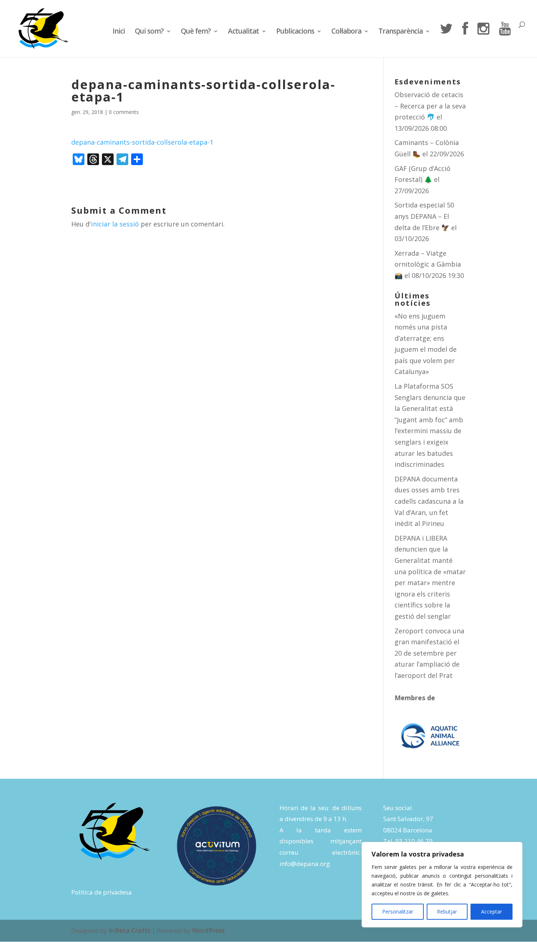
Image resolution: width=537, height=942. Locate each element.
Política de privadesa (101, 892)
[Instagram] (483, 39)
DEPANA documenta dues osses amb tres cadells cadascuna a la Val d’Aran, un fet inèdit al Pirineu (429, 501)
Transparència (400, 32)
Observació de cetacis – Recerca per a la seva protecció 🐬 (430, 105)
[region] (442, 884)
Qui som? (149, 32)
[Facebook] (465, 39)
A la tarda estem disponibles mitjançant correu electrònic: (320, 841)
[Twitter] (446, 39)
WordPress (208, 930)
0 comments (124, 111)
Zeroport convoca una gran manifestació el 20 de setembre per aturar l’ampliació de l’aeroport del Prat (429, 653)
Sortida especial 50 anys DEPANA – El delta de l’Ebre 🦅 (424, 216)
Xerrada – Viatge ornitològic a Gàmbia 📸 (428, 264)
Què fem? (196, 32)
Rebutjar (447, 911)
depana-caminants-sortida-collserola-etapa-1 (142, 142)
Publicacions (295, 32)
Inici (119, 32)
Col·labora (346, 32)
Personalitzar (397, 911)
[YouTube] (505, 39)
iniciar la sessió (115, 224)
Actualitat (243, 32)
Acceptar (491, 911)
